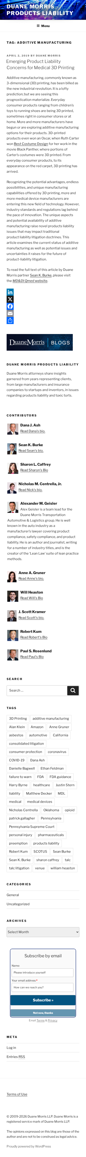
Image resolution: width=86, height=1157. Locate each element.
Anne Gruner (59, 727)
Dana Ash (37, 760)
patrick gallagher (22, 818)
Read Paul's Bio (32, 657)
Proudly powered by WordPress (29, 1146)
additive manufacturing (51, 719)
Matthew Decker (39, 793)
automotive (38, 735)
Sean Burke (62, 852)
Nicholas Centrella (23, 810)
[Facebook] (43, 306)
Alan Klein (17, 727)
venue (40, 868)
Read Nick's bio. (30, 490)
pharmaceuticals (51, 835)
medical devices (39, 802)
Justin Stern (65, 785)
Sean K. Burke (41, 275)
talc (68, 860)
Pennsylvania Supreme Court (31, 827)
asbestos (16, 735)
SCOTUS (40, 852)
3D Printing (18, 719)
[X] (43, 299)
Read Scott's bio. (31, 618)
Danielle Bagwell (22, 768)
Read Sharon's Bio (34, 470)
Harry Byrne (18, 785)
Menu (45, 26)
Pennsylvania (51, 818)
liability (14, 793)
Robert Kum (18, 852)
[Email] (43, 313)
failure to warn (20, 777)
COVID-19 (16, 760)
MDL (61, 793)
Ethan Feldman (52, 768)
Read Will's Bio (31, 598)
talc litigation (19, 868)
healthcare (41, 785)
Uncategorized (18, 904)
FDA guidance (60, 777)
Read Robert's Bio (33, 637)
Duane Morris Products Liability (40, 9)
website (30, 281)
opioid (70, 810)
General (13, 895)
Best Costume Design (31, 144)
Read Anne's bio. (31, 578)
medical (15, 802)
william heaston (62, 868)
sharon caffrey (47, 860)
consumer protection (25, 752)
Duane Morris (48, 55)
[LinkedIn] (43, 292)
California (60, 735)
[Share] (43, 320)
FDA (40, 777)
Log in (11, 1048)
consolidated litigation (26, 744)
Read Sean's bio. (31, 451)
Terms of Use (17, 1094)
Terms (41, 1020)
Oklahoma (51, 810)
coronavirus (57, 752)
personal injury (20, 835)
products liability (46, 843)
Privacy (52, 1020)
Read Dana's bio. (32, 431)
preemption (18, 843)
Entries (16, 1057)
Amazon (37, 727)
